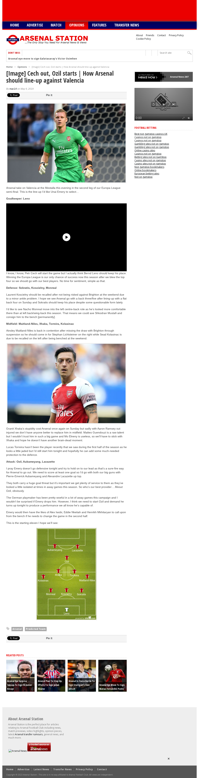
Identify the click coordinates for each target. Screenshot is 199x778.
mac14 (13, 89)
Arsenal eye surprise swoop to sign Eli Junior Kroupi (19, 684)
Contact (161, 35)
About (139, 35)
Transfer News (126, 25)
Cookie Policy (143, 38)
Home (14, 25)
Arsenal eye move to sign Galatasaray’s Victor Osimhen (42, 59)
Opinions (76, 25)
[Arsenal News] (17, 751)
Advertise (35, 25)
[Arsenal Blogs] (39, 751)
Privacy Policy (176, 35)
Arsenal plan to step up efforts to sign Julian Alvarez (50, 684)
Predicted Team (36, 629)
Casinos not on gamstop (147, 137)
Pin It (49, 95)
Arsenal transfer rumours (29, 734)
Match (56, 25)
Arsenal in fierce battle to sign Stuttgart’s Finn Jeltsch (82, 684)
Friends (150, 35)
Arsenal (17, 629)
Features (99, 25)
